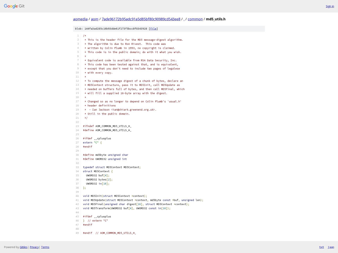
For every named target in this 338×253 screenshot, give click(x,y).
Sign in (330, 6)
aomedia (80, 19)
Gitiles (23, 247)
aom (94, 19)
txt (321, 247)
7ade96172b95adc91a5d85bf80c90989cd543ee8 (141, 19)
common (195, 19)
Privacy (34, 247)
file (153, 28)
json (331, 247)
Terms (45, 247)
